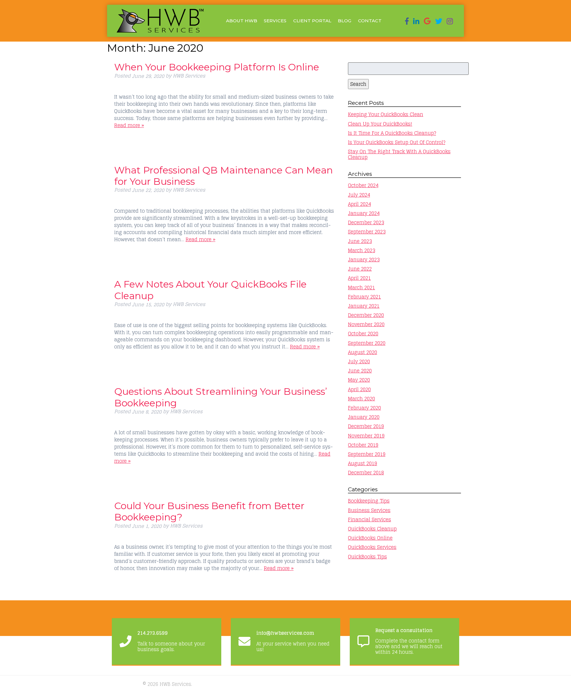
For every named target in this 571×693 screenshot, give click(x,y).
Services (275, 20)
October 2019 (363, 445)
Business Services (369, 510)
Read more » (129, 125)
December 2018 (366, 472)
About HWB (241, 20)
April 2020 (359, 389)
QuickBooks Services (372, 547)
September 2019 (366, 454)
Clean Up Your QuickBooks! (380, 124)
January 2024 (363, 213)
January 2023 (363, 259)
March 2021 (361, 287)
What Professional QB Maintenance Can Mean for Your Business (223, 175)
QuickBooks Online (370, 538)
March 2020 (361, 398)
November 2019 (366, 436)
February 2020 (364, 408)
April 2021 (359, 278)
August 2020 (362, 352)
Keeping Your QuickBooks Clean (385, 114)
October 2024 (363, 185)
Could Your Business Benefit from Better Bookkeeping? (209, 511)
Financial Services (369, 519)
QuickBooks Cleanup (372, 529)
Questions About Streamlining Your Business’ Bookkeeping (220, 397)
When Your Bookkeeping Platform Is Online (216, 67)
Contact (370, 20)
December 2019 (366, 426)
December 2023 (366, 222)
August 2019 (362, 463)
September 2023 (366, 232)
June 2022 (360, 269)
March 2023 (361, 250)
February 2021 (364, 297)
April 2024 (359, 204)
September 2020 (366, 343)
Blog (344, 20)
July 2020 (359, 361)
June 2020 (360, 371)
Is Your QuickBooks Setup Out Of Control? (396, 142)
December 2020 (366, 315)
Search (358, 84)
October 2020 (363, 333)
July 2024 (359, 195)
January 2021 (363, 306)
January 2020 (363, 417)
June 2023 (360, 241)
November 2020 (366, 324)
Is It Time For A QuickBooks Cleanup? (392, 133)
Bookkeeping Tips (369, 501)
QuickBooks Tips (367, 556)
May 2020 (359, 380)
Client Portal (312, 20)
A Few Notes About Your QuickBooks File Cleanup (210, 289)
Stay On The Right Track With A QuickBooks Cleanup (399, 154)
